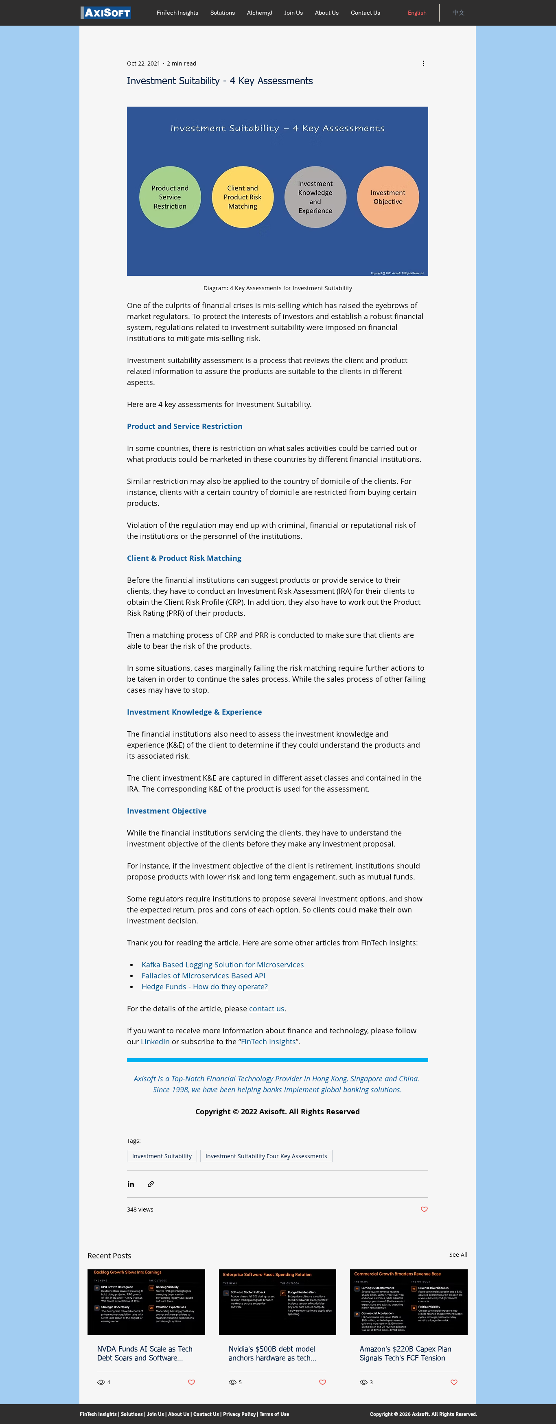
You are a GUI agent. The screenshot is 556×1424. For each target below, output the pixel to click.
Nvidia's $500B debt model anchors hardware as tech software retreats (272, 1354)
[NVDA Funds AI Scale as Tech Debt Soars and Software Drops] (146, 1302)
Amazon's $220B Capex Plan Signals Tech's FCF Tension (405, 1354)
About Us (179, 1414)
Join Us (155, 1414)
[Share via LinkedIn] (131, 1184)
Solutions (132, 1414)
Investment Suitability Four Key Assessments (266, 1156)
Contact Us (206, 1414)
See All (458, 1254)
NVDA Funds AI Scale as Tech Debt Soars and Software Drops (145, 1354)
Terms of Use (275, 1414)
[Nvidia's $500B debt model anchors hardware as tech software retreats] (278, 1302)
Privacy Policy (239, 1414)
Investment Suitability (162, 1156)
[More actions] (423, 63)
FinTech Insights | (100, 1414)
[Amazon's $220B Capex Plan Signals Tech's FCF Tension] (409, 1302)
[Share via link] (151, 1184)
